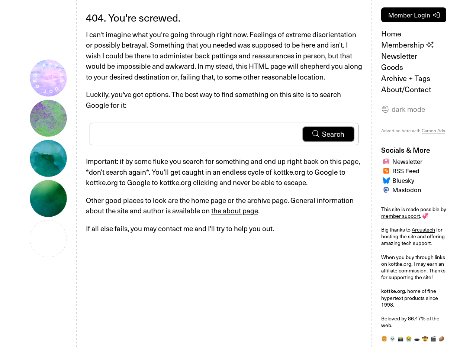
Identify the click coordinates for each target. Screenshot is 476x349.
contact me (175, 228)
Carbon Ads (433, 130)
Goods (392, 66)
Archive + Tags (405, 78)
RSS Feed (405, 170)
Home (391, 33)
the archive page (261, 200)
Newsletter (399, 55)
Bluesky (403, 180)
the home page (203, 200)
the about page (234, 210)
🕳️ (417, 338)
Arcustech (423, 229)
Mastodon (406, 189)
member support (400, 216)
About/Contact (406, 89)
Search (333, 134)
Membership (403, 44)
